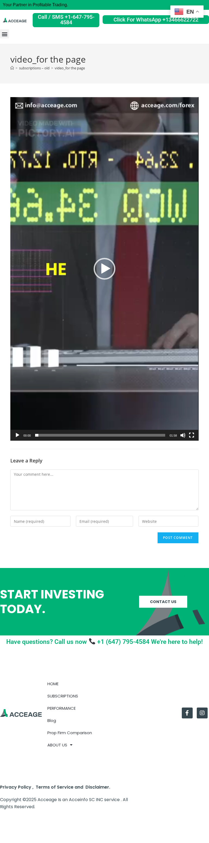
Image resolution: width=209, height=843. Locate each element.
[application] (104, 269)
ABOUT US (57, 745)
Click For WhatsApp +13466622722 (155, 19)
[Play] (17, 435)
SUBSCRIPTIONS (62, 696)
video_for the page (70, 68)
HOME (53, 684)
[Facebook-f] (187, 713)
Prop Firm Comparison (69, 733)
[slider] (100, 435)
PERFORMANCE (61, 708)
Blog (51, 720)
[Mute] (183, 435)
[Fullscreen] (191, 435)
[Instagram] (202, 713)
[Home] (12, 68)
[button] (4, 33)
